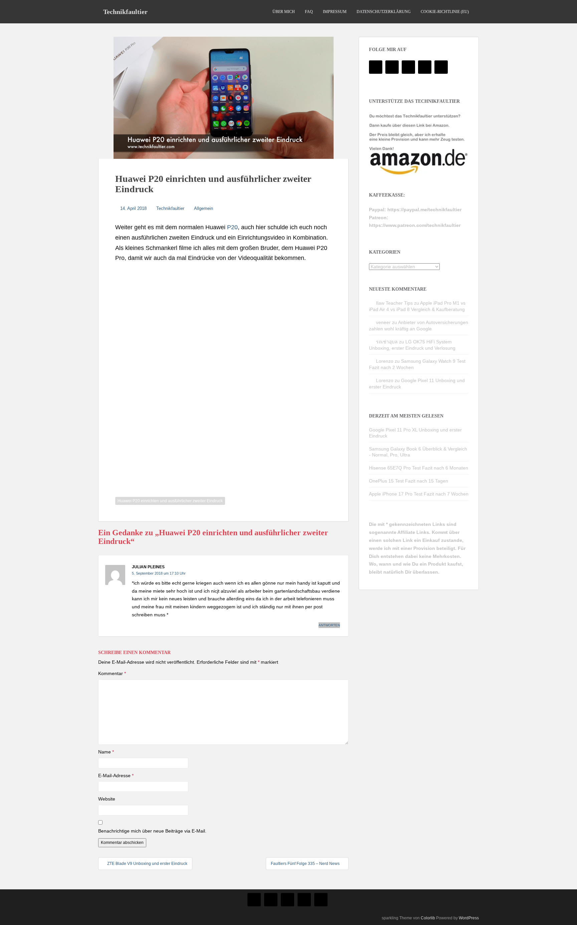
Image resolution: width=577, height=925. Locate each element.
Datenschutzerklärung (384, 11)
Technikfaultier (125, 11)
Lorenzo (384, 361)
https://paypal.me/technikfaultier (424, 209)
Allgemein (203, 208)
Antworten (329, 625)
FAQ (309, 11)
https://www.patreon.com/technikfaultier (414, 225)
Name (106, 751)
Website (106, 799)
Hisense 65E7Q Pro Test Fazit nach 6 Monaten (418, 468)
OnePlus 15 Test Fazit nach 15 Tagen (408, 481)
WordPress (469, 918)
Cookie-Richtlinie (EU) (445, 11)
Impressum (335, 11)
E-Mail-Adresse (116, 775)
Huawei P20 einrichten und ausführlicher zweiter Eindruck (170, 501)
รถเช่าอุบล (387, 341)
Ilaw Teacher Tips (394, 303)
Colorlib (428, 918)
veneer (383, 322)
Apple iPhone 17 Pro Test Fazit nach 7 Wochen (418, 494)
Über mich (283, 11)
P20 (232, 227)
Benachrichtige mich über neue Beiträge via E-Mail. (152, 831)
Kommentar (112, 673)
